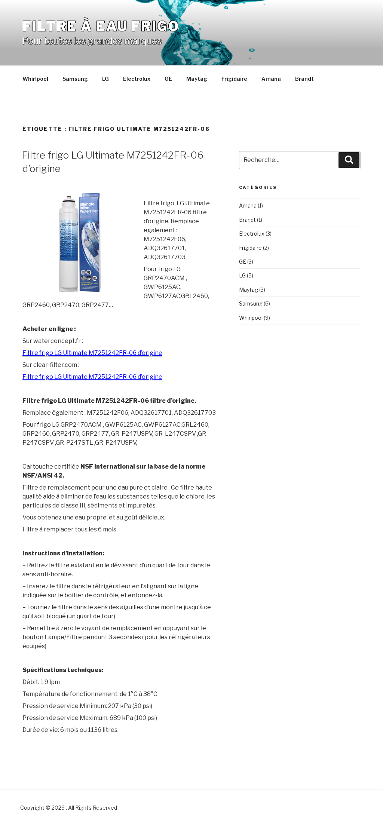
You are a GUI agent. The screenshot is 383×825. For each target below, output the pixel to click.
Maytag (196, 79)
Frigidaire (234, 79)
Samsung (75, 79)
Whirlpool (35, 79)
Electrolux (136, 79)
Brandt (304, 79)
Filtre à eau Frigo (101, 26)
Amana (271, 79)
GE (168, 79)
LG (105, 79)
